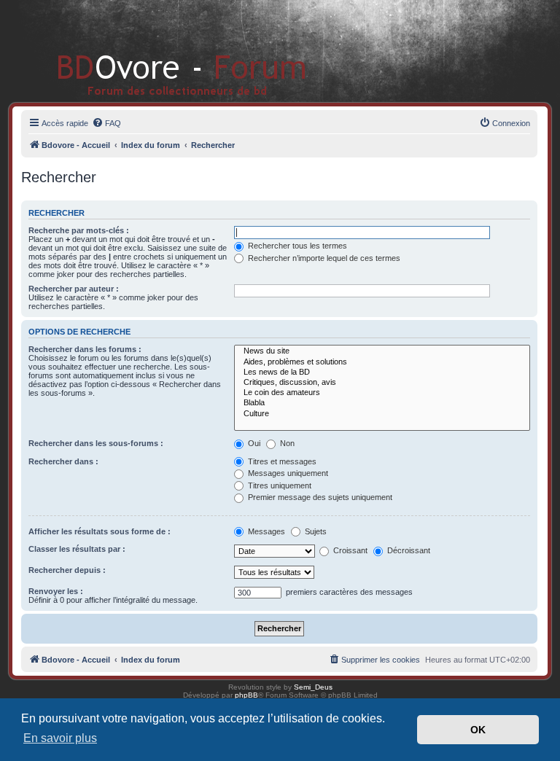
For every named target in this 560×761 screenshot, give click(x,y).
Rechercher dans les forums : (84, 349)
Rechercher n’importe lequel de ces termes (323, 258)
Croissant (349, 550)
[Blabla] (382, 403)
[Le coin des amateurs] (382, 393)
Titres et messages (281, 461)
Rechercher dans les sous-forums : (95, 443)
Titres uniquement (278, 485)
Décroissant (407, 550)
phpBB (246, 695)
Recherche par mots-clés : (78, 230)
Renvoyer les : (55, 591)
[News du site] (382, 351)
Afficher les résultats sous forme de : (99, 531)
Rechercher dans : (63, 461)
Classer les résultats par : (76, 549)
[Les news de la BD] (382, 372)
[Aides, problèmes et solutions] (382, 362)
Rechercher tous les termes (296, 245)
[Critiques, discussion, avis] (382, 383)
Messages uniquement (287, 473)
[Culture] (382, 414)
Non (286, 443)
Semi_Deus (313, 687)
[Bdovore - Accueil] (160, 50)
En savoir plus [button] (60, 738)
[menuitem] (106, 123)
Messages (265, 531)
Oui (253, 443)
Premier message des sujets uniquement (319, 497)
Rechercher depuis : (67, 570)
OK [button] (478, 729)
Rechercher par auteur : (73, 288)
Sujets (315, 531)
